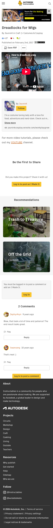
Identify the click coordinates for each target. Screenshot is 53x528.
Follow (21, 108)
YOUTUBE (16, 142)
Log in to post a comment (26, 376)
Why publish (9, 462)
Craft (18, 33)
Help (5, 470)
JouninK (9, 33)
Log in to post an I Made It (26, 184)
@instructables (14, 492)
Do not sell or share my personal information (26, 517)
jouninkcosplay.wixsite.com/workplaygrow (28, 127)
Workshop (8, 425)
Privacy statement (14, 513)
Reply (26, 337)
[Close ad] (49, 11)
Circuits (6, 420)
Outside (7, 445)
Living (6, 441)
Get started (8, 466)
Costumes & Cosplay (33, 33)
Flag (9, 331)
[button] (3, 3)
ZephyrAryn (15, 314)
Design (6, 429)
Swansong (15, 348)
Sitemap (7, 474)
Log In (26, 294)
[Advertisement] (26, 15)
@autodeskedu (14, 498)
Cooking (7, 437)
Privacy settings (33, 513)
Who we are (8, 479)
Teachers (7, 449)
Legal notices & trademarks (18, 522)
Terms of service (35, 509)
